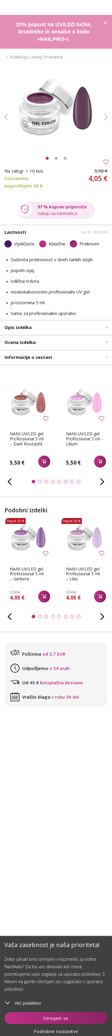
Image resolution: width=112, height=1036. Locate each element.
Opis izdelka (18, 327)
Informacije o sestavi (28, 357)
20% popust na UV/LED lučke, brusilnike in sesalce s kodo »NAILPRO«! (54, 31)
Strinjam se (56, 1018)
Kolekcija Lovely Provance (36, 56)
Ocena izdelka (20, 342)
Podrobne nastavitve (56, 1031)
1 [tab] (47, 158)
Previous (6, 117)
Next (106, 117)
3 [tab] (65, 158)
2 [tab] (56, 158)
